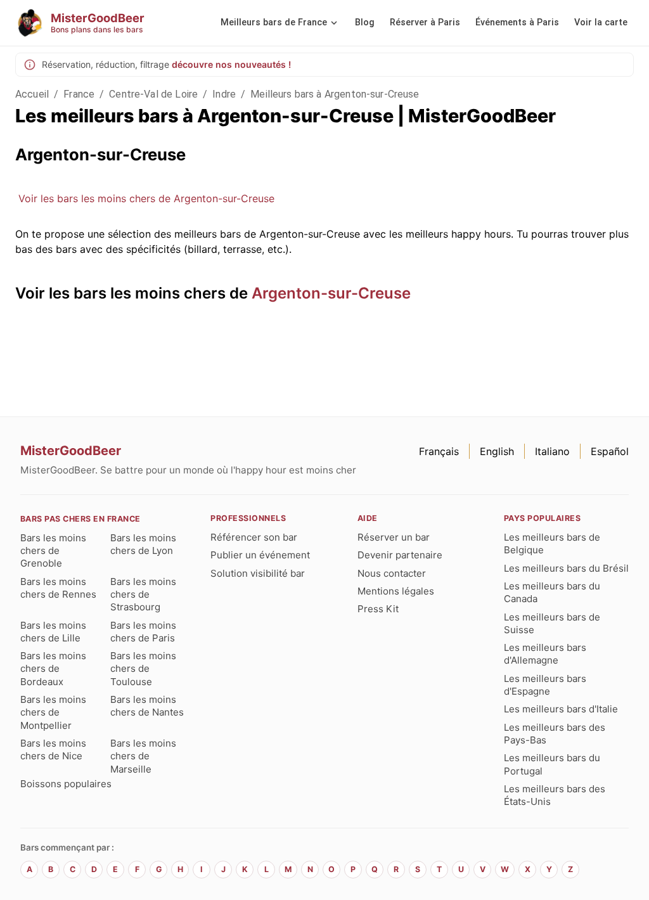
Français (439, 451)
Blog (365, 22)
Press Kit (378, 609)
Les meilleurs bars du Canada (552, 592)
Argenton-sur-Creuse (331, 293)
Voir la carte (600, 22)
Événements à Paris (517, 22)
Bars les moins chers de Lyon (143, 544)
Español (610, 451)
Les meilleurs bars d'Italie (561, 709)
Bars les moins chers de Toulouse (143, 669)
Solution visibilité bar (257, 573)
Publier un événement (260, 555)
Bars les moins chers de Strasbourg (143, 594)
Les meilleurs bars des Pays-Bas (554, 733)
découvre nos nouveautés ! (231, 64)
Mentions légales (395, 591)
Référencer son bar (253, 537)
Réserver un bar (393, 537)
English (497, 451)
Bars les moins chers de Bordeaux (53, 669)
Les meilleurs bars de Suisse (552, 623)
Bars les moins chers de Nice (53, 749)
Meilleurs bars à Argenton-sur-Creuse (334, 94)
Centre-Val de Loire (153, 94)
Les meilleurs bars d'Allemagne (545, 653)
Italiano (552, 451)
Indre (224, 94)
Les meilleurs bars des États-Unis (554, 795)
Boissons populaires (66, 784)
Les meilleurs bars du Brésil (566, 568)
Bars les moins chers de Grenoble (53, 551)
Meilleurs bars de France (274, 22)
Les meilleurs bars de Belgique (552, 543)
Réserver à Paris (425, 22)
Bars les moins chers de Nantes (147, 705)
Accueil (32, 94)
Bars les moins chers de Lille (53, 631)
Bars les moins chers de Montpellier (53, 712)
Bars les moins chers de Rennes (58, 587)
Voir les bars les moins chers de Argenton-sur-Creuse (146, 198)
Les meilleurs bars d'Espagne (545, 684)
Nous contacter (391, 573)
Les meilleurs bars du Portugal (552, 764)
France (78, 94)
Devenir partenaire (399, 555)
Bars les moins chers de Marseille (143, 756)
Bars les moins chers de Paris (143, 631)
